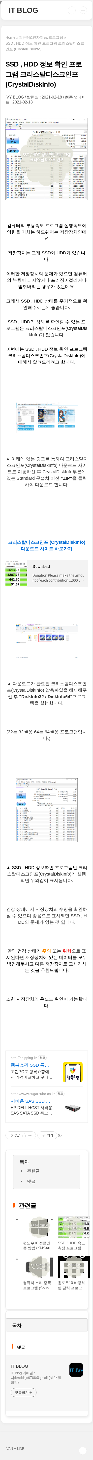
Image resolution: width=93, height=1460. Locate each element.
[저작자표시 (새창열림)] (59, 1135)
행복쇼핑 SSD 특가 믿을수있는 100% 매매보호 (31, 1065)
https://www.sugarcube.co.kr (33, 1094)
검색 (71, 10)
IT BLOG (23, 10)
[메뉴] (83, 10)
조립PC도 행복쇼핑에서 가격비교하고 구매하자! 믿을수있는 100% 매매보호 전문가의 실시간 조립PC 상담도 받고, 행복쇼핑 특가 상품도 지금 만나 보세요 (32, 1075)
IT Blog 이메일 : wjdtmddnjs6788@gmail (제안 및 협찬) (36, 1377)
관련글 (33, 1171)
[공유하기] (24, 1135)
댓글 (31, 1181)
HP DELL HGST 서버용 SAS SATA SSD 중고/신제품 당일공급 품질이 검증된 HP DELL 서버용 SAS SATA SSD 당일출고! (31, 1111)
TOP (83, 1451)
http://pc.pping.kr (24, 1058)
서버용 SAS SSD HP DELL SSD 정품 (31, 1101)
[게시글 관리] (30, 1135)
